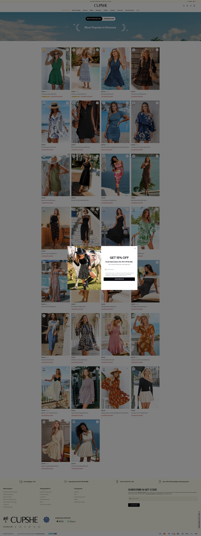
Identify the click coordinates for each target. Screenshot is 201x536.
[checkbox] (104, 273)
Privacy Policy (115, 275)
